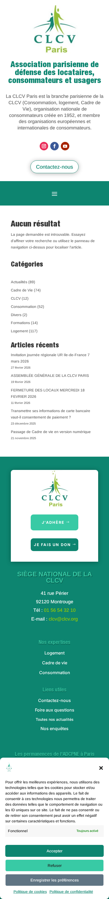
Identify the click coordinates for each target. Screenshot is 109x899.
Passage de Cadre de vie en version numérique (51, 432)
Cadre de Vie (22, 290)
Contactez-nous (54, 167)
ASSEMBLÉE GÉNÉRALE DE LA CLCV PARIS (50, 375)
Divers (16, 315)
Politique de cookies (30, 891)
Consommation (23, 306)
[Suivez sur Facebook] (54, 146)
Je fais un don (52, 544)
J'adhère (53, 522)
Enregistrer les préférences (54, 880)
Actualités (19, 282)
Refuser (55, 865)
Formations (20, 323)
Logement (19, 331)
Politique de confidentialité (71, 891)
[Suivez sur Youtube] (65, 146)
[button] (101, 768)
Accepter (54, 851)
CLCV (16, 298)
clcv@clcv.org (63, 619)
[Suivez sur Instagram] (44, 146)
